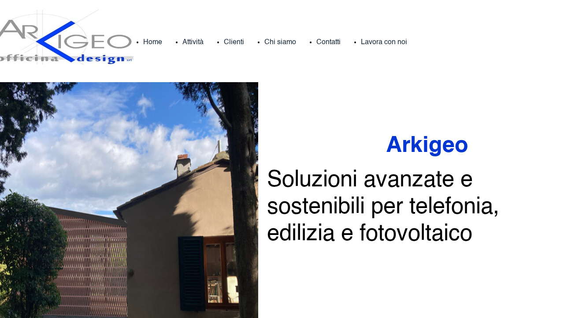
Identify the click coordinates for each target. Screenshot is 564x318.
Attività (193, 42)
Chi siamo (280, 42)
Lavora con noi (384, 42)
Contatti (328, 42)
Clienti (234, 42)
